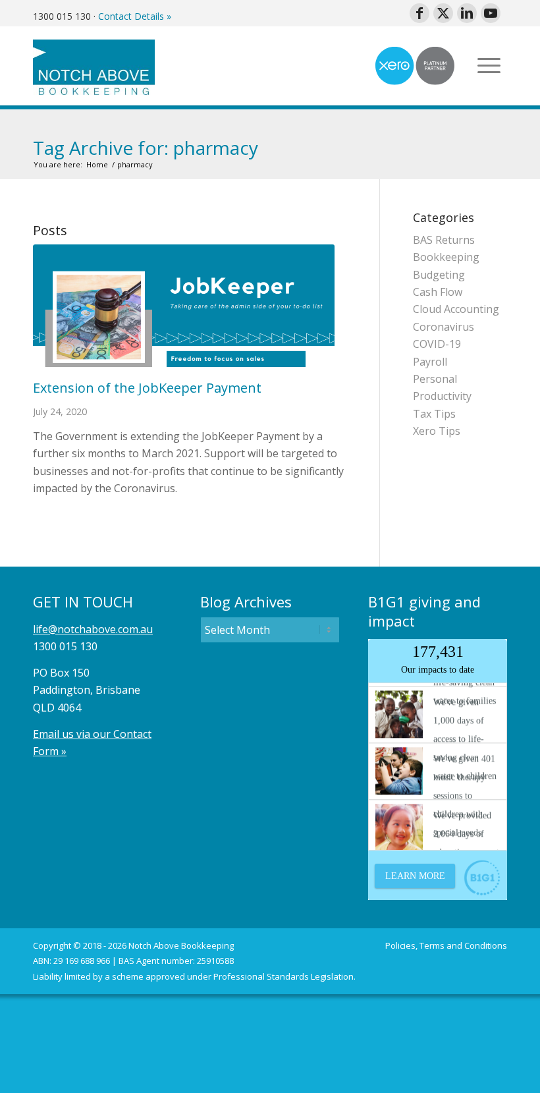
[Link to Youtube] (490, 13)
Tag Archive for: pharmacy (145, 147)
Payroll (430, 361)
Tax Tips (434, 413)
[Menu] (489, 66)
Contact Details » (134, 16)
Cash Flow (437, 292)
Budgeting (439, 274)
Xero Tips (436, 431)
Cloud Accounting (456, 309)
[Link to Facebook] (419, 13)
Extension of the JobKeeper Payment (147, 388)
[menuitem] (489, 66)
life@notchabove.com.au (93, 629)
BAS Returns (444, 240)
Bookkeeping (446, 257)
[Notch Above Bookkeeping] (94, 65)
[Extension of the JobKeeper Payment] (189, 305)
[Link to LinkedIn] (467, 13)
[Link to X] (443, 13)
